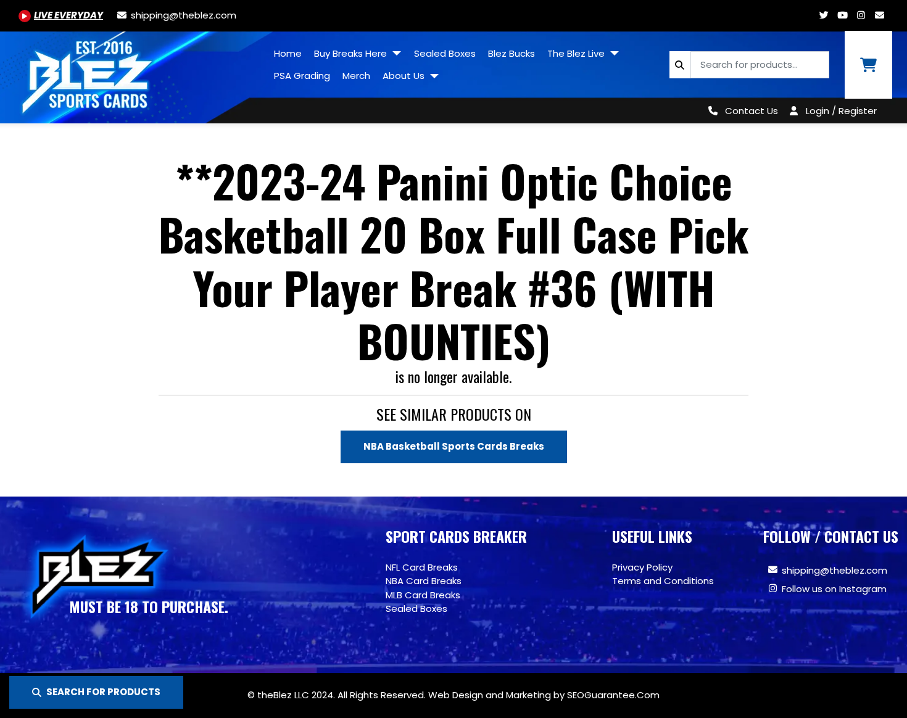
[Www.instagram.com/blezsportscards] (860, 15)
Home (288, 53)
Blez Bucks (511, 53)
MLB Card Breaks (423, 594)
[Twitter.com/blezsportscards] (823, 15)
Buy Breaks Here (351, 53)
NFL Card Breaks (422, 567)
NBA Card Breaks (424, 580)
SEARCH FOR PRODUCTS (103, 691)
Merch (356, 75)
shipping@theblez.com (834, 570)
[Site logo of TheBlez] (133, 72)
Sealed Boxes (445, 53)
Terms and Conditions (663, 580)
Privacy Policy (642, 567)
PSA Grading (302, 75)
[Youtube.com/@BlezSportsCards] (842, 15)
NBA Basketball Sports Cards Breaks (453, 446)
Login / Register (841, 110)
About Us (405, 75)
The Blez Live (577, 53)
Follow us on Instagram (834, 588)
